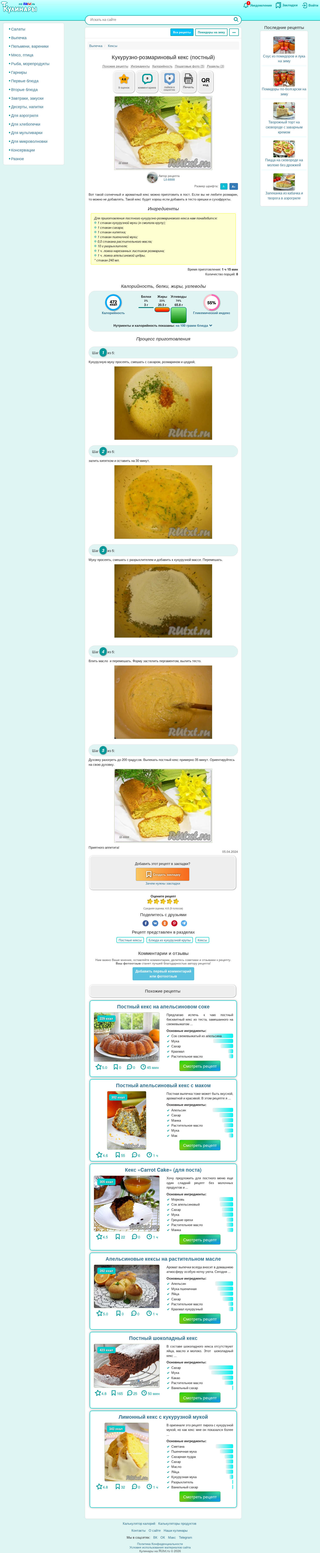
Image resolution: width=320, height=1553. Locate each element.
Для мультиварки (26, 132)
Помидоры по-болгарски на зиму (284, 92)
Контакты (138, 1530)
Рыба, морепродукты (30, 63)
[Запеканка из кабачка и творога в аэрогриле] (284, 181)
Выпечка (19, 37)
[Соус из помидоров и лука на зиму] (284, 44)
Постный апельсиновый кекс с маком (163, 1085)
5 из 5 (176, 901)
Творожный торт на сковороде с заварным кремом (284, 127)
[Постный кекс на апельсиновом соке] (127, 1036)
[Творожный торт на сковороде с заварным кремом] (284, 110)
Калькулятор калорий (139, 1523)
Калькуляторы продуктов (177, 1523)
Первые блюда (25, 80)
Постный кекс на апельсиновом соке (163, 1006)
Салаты (18, 29)
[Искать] (236, 20)
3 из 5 (163, 901)
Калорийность (162, 66)
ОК (162, 1537)
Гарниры (19, 72)
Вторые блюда (24, 89)
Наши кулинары (176, 1530)
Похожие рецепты (115, 66)
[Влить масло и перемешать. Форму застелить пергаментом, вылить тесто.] (163, 702)
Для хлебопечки (25, 124)
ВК (155, 1537)
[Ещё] (234, 32)
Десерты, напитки (27, 106)
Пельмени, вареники (30, 46)
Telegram (185, 1537)
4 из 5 (170, 901)
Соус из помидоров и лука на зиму (284, 59)
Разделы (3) (215, 66)
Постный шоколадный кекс (163, 1337)
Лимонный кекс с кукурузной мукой (163, 1416)
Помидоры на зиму (211, 32)
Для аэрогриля (24, 115)
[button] (188, 86)
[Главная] (19, 7)
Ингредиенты (140, 66)
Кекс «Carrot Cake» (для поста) (163, 1169)
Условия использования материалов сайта (160, 1547)
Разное (17, 158)
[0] (172, 84)
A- (224, 186)
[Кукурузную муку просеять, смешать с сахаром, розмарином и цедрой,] (163, 403)
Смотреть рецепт (200, 1066)
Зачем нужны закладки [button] (162, 883)
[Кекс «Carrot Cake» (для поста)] (127, 1203)
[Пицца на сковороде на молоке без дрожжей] (284, 148)
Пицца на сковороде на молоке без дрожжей (284, 163)
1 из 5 (150, 901)
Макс (172, 1537)
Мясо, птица (22, 54)
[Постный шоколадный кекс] (127, 1365)
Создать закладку (166, 874)
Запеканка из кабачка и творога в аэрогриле (284, 195)
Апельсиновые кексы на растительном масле (163, 1258)
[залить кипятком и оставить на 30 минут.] (163, 502)
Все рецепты (182, 32)
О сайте (155, 1530)
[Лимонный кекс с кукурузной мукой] (126, 1451)
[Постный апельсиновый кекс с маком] (127, 1119)
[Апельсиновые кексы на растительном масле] (127, 1286)
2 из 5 (156, 901)
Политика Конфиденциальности (160, 1543)
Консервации (23, 150)
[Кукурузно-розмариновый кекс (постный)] (163, 133)
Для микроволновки (29, 141)
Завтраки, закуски (27, 98)
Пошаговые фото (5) (189, 66)
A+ (234, 186)
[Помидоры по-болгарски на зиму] (284, 77)
